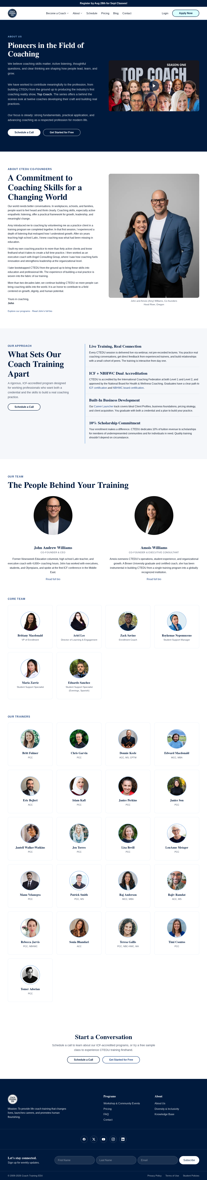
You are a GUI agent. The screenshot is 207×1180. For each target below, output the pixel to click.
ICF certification (98, 387)
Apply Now (185, 13)
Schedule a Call (24, 132)
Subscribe (189, 1160)
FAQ (106, 1114)
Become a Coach (56, 13)
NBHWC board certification (128, 387)
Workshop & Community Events (122, 1103)
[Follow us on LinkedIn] (122, 1139)
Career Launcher (103, 406)
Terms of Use (172, 1175)
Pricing (105, 13)
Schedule (91, 13)
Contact (126, 13)
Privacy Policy (154, 1175)
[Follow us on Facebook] (84, 1139)
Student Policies (191, 1175)
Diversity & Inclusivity (167, 1109)
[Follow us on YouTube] (103, 1139)
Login (165, 13)
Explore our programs (19, 311)
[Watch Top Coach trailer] (154, 85)
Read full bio (53, 579)
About (76, 13)
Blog (116, 13)
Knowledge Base (164, 1114)
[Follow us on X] (93, 1139)
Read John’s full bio (42, 311)
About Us (160, 1103)
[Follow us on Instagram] (113, 1139)
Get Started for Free (62, 132)
